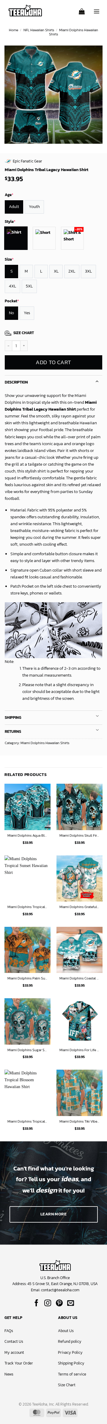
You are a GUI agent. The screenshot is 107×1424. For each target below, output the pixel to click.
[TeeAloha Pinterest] (59, 1303)
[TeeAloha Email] (70, 1303)
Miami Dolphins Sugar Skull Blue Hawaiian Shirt (27, 1050)
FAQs (8, 1331)
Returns (13, 731)
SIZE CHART (23, 333)
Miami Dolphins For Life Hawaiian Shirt (79, 1050)
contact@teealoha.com (60, 1290)
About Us (66, 1331)
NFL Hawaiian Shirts (38, 30)
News (8, 1374)
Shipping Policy (71, 1363)
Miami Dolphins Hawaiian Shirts (73, 32)
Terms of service (72, 1374)
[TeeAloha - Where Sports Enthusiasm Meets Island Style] (25, 10)
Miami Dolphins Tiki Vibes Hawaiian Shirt (79, 1121)
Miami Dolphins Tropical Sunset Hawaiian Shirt (27, 907)
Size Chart (66, 1385)
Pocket (12, 301)
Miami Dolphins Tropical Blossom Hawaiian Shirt (27, 1121)
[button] (82, 9)
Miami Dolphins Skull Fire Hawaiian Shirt (79, 835)
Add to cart (53, 362)
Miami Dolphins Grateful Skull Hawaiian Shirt (79, 907)
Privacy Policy (70, 1352)
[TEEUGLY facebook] (36, 1303)
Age (9, 195)
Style (10, 221)
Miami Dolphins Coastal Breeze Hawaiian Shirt (79, 978)
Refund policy (69, 1341)
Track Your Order (18, 1363)
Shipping (13, 717)
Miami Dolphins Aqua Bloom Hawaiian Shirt (27, 835)
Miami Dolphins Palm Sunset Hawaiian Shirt (27, 978)
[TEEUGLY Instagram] (47, 1303)
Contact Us (13, 1341)
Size (9, 259)
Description (16, 382)
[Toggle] (97, 380)
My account (14, 1352)
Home (13, 30)
